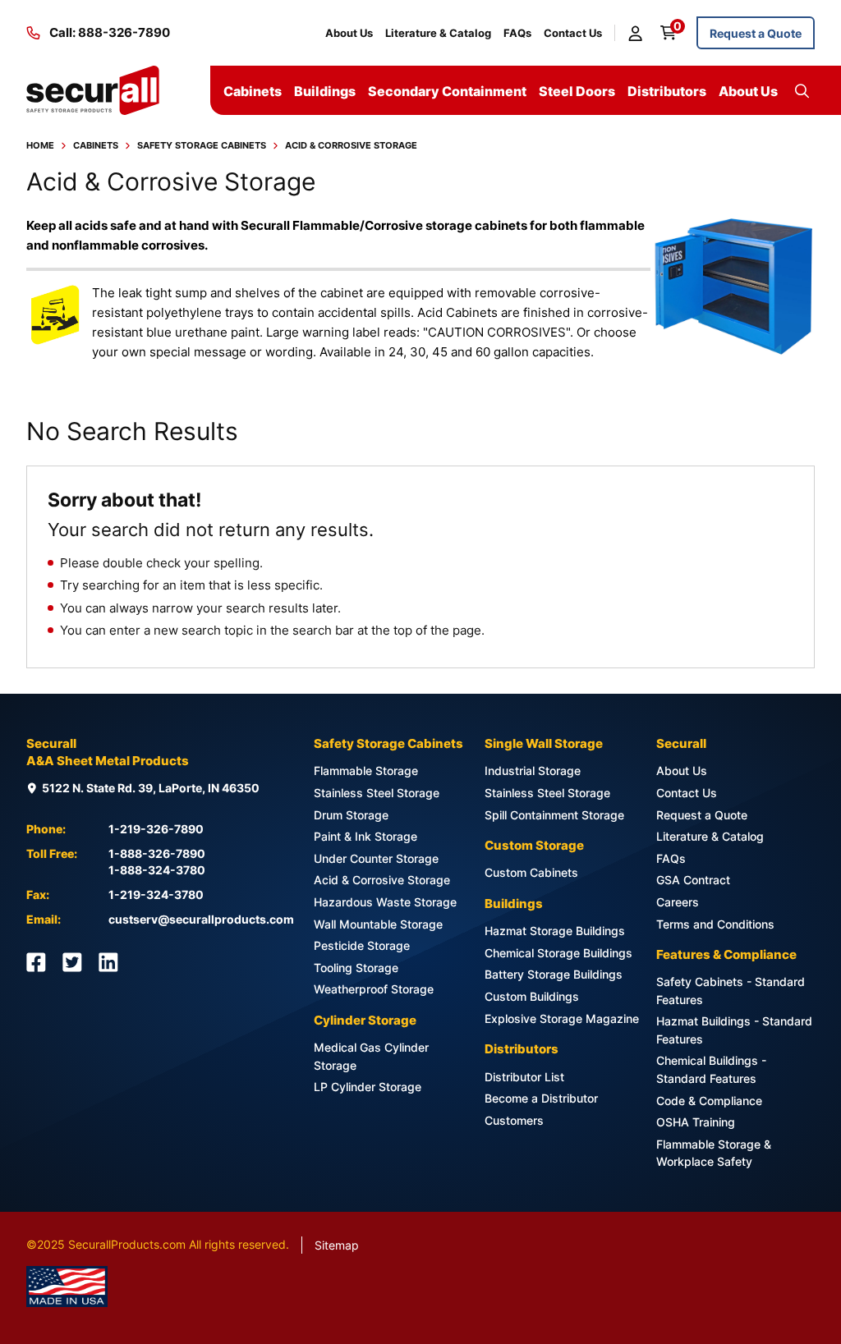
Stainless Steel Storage (376, 793)
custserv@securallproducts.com (201, 919)
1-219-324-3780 (156, 894)
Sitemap (337, 1245)
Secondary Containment (447, 91)
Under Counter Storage (376, 858)
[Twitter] (72, 962)
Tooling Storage (356, 968)
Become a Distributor (541, 1098)
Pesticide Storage (362, 945)
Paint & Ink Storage (365, 836)
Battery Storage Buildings (554, 974)
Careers (677, 902)
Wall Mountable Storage (378, 924)
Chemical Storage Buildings (558, 953)
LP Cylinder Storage (367, 1087)
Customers (514, 1120)
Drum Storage (351, 815)
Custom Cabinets (531, 872)
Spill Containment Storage (554, 815)
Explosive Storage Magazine (562, 1018)
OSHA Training (695, 1122)
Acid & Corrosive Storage (382, 880)
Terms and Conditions (715, 924)
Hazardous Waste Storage (385, 902)
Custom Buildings (532, 996)
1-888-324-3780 (156, 870)
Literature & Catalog (438, 32)
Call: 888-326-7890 (109, 32)
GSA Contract (693, 880)
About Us (349, 32)
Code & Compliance (709, 1101)
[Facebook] (36, 962)
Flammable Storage (366, 771)
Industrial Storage (533, 771)
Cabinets (95, 145)
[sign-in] (637, 33)
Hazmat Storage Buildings (555, 931)
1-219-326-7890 (156, 829)
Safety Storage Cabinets (201, 145)
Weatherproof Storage (374, 989)
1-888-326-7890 (156, 853)
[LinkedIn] (108, 962)
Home (40, 145)
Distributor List (524, 1077)
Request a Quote (756, 33)
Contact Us (573, 32)
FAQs (517, 32)
